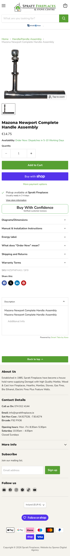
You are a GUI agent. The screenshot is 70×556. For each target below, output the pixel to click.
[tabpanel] (35, 320)
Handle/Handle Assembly (27, 39)
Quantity (6, 146)
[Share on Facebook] (4, 282)
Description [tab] (9, 301)
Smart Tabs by (57, 337)
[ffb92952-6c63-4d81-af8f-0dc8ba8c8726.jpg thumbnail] (8, 109)
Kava (66, 337)
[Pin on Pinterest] (23, 282)
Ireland (33, 504)
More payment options (35, 184)
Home (5, 39)
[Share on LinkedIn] (17, 282)
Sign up (52, 470)
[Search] (63, 18)
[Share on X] (10, 282)
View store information (16, 200)
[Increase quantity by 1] (31, 153)
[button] (35, 321)
